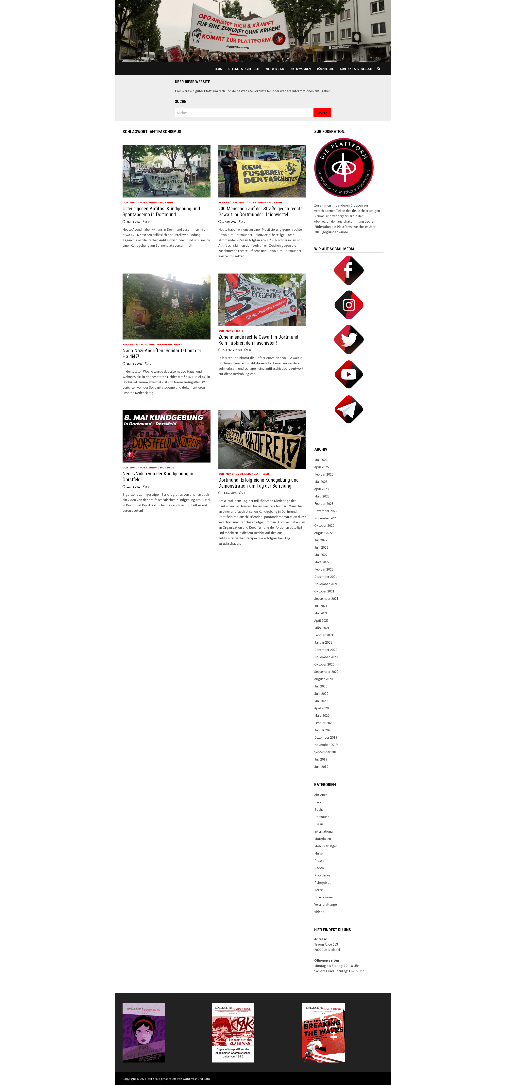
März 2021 (321, 627)
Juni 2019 (321, 766)
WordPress (190, 1079)
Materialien (322, 838)
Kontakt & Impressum (356, 69)
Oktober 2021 (324, 591)
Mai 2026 (321, 459)
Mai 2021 (321, 613)
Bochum (141, 344)
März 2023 (321, 496)
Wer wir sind (274, 69)
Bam (206, 1079)
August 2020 (323, 679)
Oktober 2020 (324, 664)
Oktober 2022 (324, 525)
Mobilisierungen (151, 202)
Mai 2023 (321, 481)
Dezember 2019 (325, 737)
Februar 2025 (323, 474)
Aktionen (321, 795)
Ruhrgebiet (322, 882)
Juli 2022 (320, 540)
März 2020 (321, 715)
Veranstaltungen (326, 904)
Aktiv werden (301, 69)
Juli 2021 (320, 606)
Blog (218, 69)
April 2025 (321, 467)
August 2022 (323, 532)
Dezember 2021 (325, 576)
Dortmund (130, 202)
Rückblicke (325, 69)
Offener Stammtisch (243, 69)
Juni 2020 (321, 693)
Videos (169, 467)
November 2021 (326, 584)
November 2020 (326, 657)
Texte (239, 331)
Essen (318, 824)
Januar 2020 (323, 730)
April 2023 (321, 489)
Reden (169, 202)
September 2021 (326, 598)
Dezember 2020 (325, 649)
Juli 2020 (320, 686)
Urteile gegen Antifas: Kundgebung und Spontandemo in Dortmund (161, 211)
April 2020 (321, 708)
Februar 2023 (323, 503)
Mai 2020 (321, 701)
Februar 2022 (323, 569)
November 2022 (326, 518)
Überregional (323, 897)
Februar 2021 (323, 635)
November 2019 (326, 744)
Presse (319, 860)
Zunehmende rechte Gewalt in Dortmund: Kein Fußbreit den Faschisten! (258, 340)
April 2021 (321, 620)
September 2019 (326, 752)
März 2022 (321, 562)
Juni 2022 (321, 547)
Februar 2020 (323, 722)
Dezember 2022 (325, 511)
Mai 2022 (321, 554)
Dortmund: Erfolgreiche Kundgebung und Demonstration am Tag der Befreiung (258, 483)
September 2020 (326, 671)
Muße (318, 853)
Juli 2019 (320, 759)
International (323, 831)
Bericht (223, 202)
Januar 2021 (323, 642)
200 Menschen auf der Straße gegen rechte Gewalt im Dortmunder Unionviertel (260, 211)
